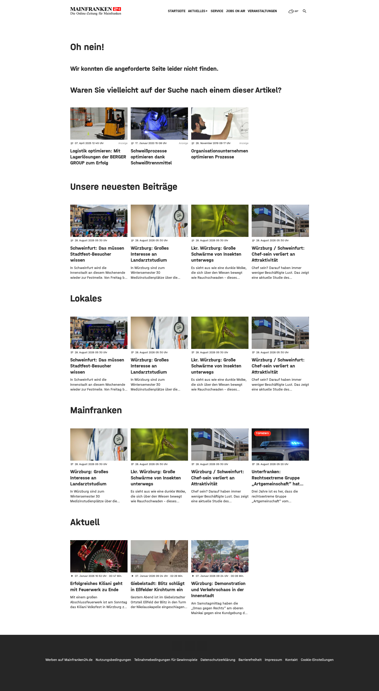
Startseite (176, 11)
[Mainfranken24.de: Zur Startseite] (95, 11)
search (304, 11)
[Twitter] (190, 646)
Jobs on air (235, 11)
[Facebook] (177, 646)
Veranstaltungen (262, 11)
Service (217, 11)
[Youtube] (202, 646)
